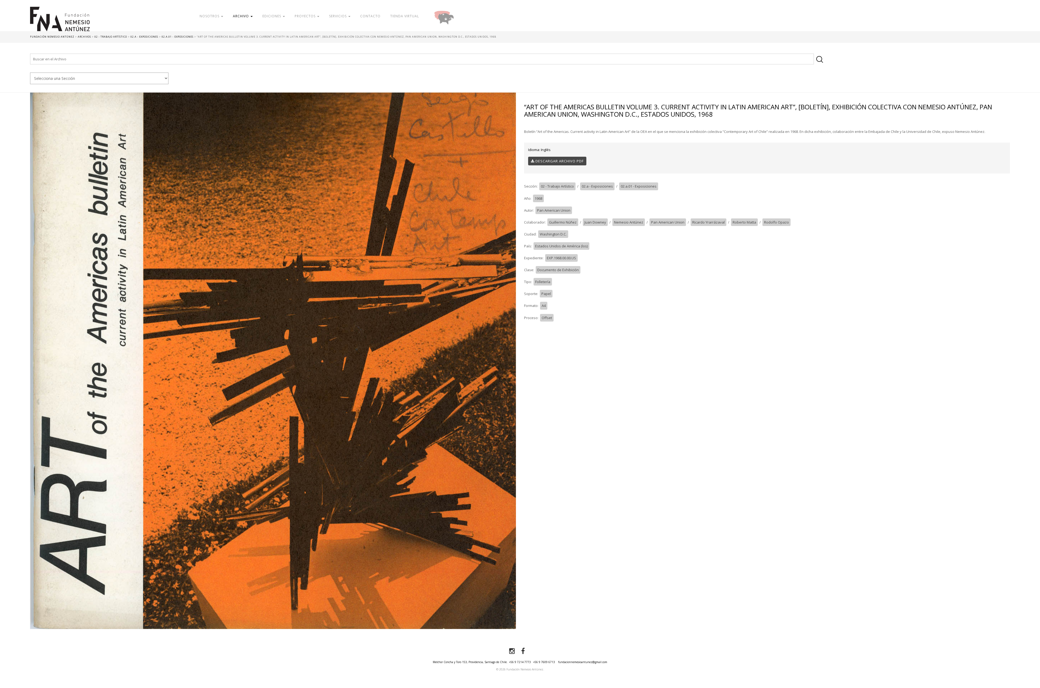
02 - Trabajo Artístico (557, 186)
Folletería (542, 281)
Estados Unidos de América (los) (561, 246)
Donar (461, 16)
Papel (546, 293)
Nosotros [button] (210, 16)
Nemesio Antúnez (628, 222)
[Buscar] (820, 59)
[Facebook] (523, 651)
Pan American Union (553, 210)
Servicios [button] (338, 16)
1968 (538, 198)
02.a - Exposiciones (597, 186)
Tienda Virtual (404, 16)
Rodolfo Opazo (776, 222)
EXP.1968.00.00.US (561, 257)
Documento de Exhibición (558, 269)
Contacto (370, 16)
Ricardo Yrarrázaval (708, 222)
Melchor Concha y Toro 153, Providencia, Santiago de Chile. (470, 662)
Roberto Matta (744, 222)
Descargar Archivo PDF (559, 161)
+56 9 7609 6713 (544, 662)
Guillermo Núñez (563, 222)
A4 (544, 305)
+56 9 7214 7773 (520, 662)
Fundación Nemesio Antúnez (86, 19)
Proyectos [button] (306, 16)
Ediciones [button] (272, 16)
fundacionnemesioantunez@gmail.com (582, 662)
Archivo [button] (241, 16)
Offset (547, 317)
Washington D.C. (553, 234)
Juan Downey (595, 222)
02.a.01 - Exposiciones (638, 186)
